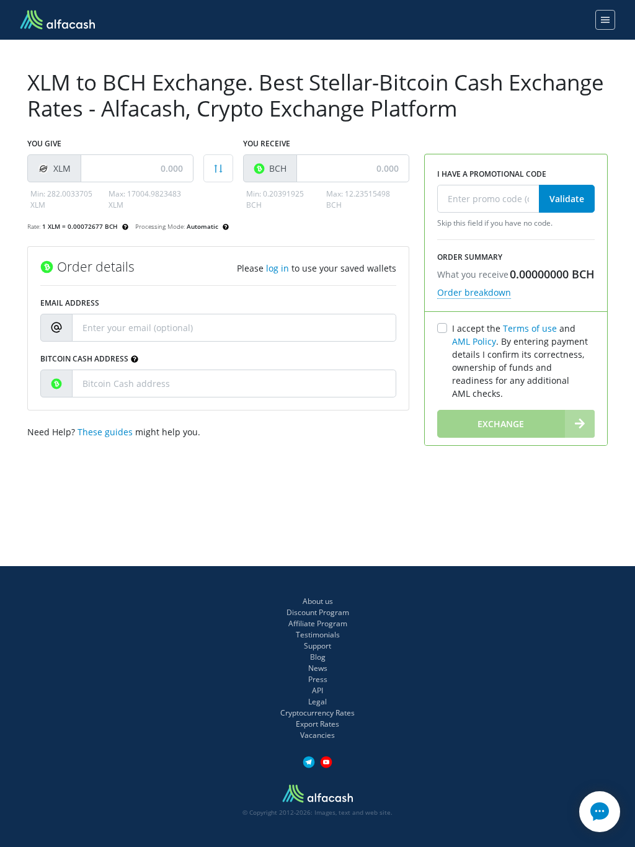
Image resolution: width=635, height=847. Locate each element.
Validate (566, 199)
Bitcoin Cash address (84, 358)
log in (277, 268)
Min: (61, 199)
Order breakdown (474, 292)
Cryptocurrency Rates (317, 712)
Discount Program (317, 612)
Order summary (469, 257)
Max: (145, 199)
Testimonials (318, 634)
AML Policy (474, 341)
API (317, 690)
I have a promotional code (491, 174)
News (317, 668)
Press (317, 679)
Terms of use (530, 328)
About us (318, 601)
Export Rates (317, 724)
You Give (44, 143)
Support (317, 646)
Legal (317, 701)
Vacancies (317, 735)
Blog (318, 657)
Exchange (500, 424)
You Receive (266, 143)
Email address (69, 303)
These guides (105, 432)
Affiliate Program (317, 623)
